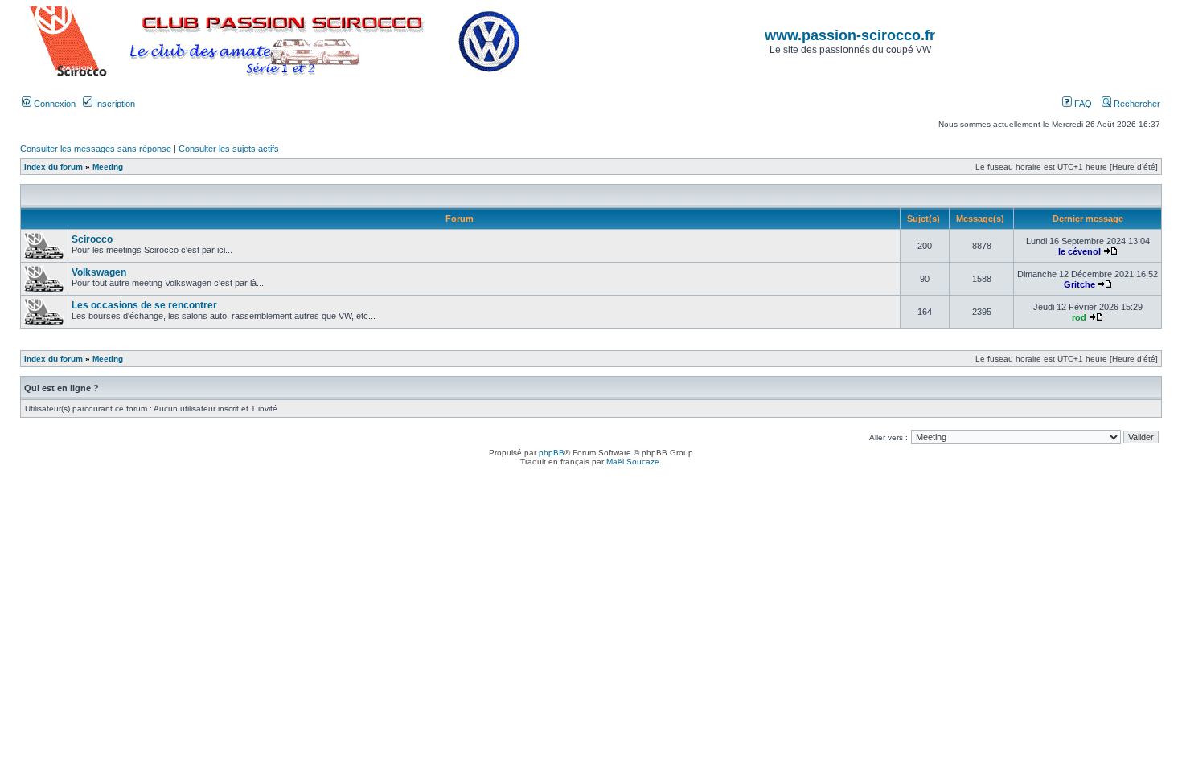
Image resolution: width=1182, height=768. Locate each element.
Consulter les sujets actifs (229, 148)
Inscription (113, 103)
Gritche (1079, 284)
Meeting (107, 166)
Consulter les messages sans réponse (95, 148)
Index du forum (53, 166)
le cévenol (1079, 251)
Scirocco (92, 239)
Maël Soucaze (632, 461)
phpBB (551, 452)
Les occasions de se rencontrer (144, 305)
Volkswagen (99, 272)
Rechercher (1135, 103)
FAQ (1082, 103)
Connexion (53, 103)
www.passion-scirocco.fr (850, 35)
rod (1079, 317)
